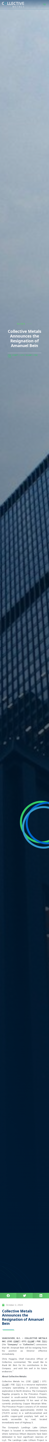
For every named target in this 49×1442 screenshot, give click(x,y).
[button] (44, 4)
